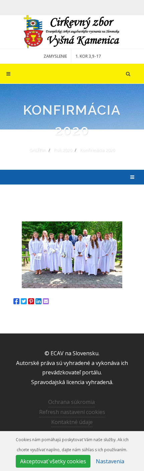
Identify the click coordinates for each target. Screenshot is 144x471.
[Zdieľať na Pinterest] (31, 301)
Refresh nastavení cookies (72, 412)
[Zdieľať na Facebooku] (16, 301)
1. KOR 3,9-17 (88, 56)
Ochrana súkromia (71, 402)
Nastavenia (110, 461)
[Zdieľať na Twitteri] (24, 301)
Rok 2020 (63, 150)
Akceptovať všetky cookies (53, 461)
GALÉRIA (37, 150)
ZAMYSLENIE (55, 56)
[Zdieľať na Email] (46, 301)
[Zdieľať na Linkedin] (38, 301)
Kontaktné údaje (72, 422)
